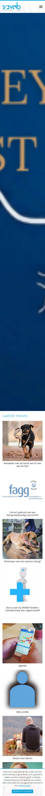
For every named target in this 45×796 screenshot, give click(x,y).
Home (39, 7)
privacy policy (25, 785)
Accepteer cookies (22, 791)
